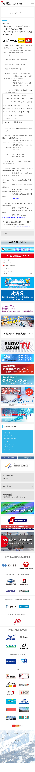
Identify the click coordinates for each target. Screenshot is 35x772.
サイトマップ (25, 734)
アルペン (6, 268)
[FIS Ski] (17, 465)
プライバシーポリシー (13, 734)
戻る (6, 233)
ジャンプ (6, 260)
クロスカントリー (9, 265)
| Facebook (9, 458)
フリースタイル (9, 444)
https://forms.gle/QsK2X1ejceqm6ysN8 (13, 217)
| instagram (26, 458)
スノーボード (9, 447)
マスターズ (8, 449)
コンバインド (8, 262)
